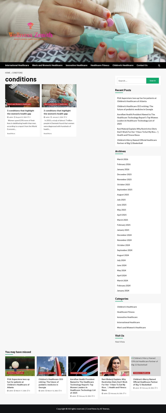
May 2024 (121, 270)
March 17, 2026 (21, 391)
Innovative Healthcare (76, 65)
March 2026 (122, 159)
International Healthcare (17, 65)
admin (11, 117)
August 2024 (123, 255)
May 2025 (121, 210)
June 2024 (121, 265)
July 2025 (121, 199)
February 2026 (123, 164)
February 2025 (123, 225)
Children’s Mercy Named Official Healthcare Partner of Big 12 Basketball (137, 141)
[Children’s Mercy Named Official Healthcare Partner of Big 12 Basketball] (146, 366)
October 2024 (123, 245)
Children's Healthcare (127, 307)
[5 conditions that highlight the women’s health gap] (22, 95)
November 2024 (124, 240)
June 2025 (121, 205)
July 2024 (121, 260)
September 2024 (124, 250)
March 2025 (122, 220)
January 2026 (123, 169)
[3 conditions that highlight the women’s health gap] (59, 95)
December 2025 (124, 174)
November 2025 (124, 179)
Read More (11, 133)
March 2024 (122, 280)
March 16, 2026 (52, 391)
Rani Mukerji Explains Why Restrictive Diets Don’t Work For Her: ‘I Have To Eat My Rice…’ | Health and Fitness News (137, 132)
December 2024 (124, 235)
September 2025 (124, 189)
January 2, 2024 (58, 117)
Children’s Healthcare (123, 65)
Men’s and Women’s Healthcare (47, 65)
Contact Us (142, 65)
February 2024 (123, 285)
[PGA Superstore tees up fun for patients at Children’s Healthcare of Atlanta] (20, 366)
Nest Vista (120, 341)
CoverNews (91, 408)
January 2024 (123, 290)
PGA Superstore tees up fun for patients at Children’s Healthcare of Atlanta (137, 99)
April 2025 (122, 215)
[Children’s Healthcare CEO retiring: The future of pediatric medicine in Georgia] (51, 366)
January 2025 (123, 230)
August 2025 (123, 194)
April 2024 (122, 275)
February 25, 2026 (85, 396)
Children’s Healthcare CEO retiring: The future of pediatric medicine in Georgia (135, 108)
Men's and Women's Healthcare (19, 104)
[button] (159, 65)
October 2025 (123, 184)
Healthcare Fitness (100, 65)
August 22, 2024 (21, 117)
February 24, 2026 (116, 393)
